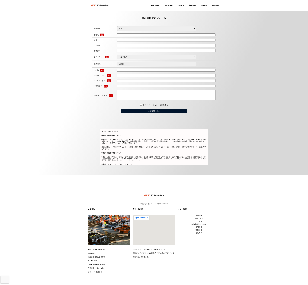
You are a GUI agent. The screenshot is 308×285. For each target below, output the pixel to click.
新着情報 (192, 5)
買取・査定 (168, 5)
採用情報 (215, 5)
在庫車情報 (155, 5)
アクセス (181, 5)
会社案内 (204, 5)
